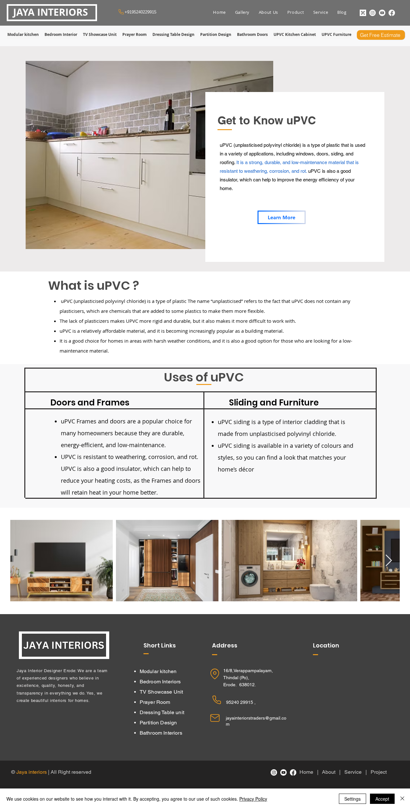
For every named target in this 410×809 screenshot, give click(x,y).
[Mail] (215, 718)
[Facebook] (392, 13)
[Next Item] (388, 561)
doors (118, 421)
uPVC (68, 421)
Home (307, 772)
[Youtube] (382, 13)
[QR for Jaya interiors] (363, 13)
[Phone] (216, 700)
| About (328, 772)
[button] (242, 12)
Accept (382, 799)
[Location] (215, 674)
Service (354, 772)
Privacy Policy (253, 799)
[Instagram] (372, 13)
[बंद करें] (402, 799)
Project (379, 772)
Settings (352, 799)
